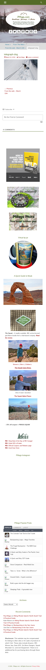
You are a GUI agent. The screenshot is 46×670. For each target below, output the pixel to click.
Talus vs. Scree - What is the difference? (23, 571)
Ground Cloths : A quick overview (21, 577)
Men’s (22, 364)
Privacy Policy (36, 666)
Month (27, 530)
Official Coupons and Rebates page (18, 445)
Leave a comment (33, 57)
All (32, 530)
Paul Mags (21, 57)
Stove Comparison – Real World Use (22, 564)
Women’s (16, 364)
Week (20, 530)
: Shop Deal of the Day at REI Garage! (18, 441)
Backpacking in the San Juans (24, 625)
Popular (8, 527)
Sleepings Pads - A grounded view (21, 589)
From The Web (19, 44)
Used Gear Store (12, 448)
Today (15, 530)
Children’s (28, 364)
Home (8, 44)
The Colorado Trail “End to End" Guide (22, 533)
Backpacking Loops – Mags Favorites (22, 540)
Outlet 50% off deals (13, 443)
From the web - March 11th (15, 48)
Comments (17, 527)
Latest (25, 527)
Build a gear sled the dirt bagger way (22, 583)
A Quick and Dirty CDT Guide (19, 558)
